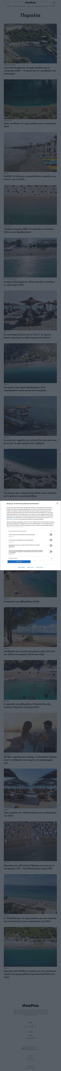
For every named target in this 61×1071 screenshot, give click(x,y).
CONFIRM (19, 561)
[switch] (50, 534)
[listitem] (30, 531)
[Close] (57, 503)
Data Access (30, 567)
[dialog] (30, 535)
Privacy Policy (39, 567)
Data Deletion (21, 567)
